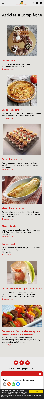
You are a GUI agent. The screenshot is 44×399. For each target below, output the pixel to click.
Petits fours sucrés (12, 159)
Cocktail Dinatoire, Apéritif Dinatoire (22, 288)
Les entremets (10, 60)
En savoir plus (7, 69)
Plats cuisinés (9, 226)
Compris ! (35, 391)
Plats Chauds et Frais (13, 208)
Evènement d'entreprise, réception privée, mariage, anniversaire (21, 332)
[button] (3, 2)
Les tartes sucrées (12, 109)
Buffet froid (8, 244)
